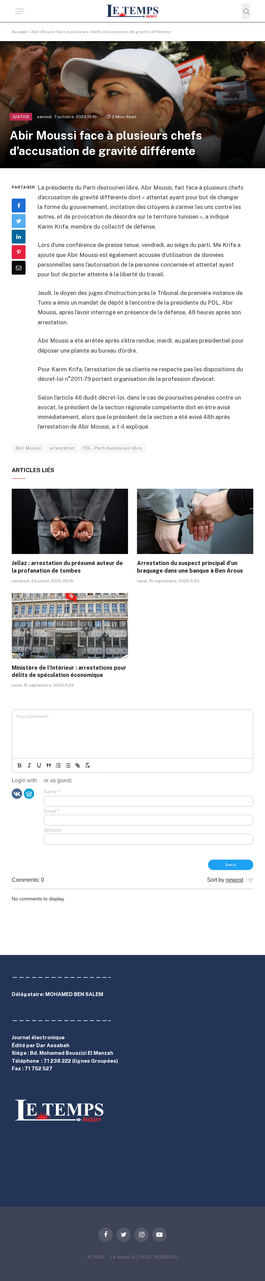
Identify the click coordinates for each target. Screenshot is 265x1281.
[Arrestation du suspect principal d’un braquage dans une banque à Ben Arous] (195, 521)
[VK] (17, 793)
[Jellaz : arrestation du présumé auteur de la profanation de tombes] (70, 521)
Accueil (19, 31)
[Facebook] (19, 205)
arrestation (62, 448)
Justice (20, 117)
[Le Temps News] (132, 11)
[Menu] (19, 11)
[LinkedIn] (19, 236)
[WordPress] (29, 793)
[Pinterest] (19, 252)
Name (52, 791)
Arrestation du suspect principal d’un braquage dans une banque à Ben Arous (190, 567)
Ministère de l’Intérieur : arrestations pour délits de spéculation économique (69, 672)
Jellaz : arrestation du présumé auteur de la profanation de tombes (67, 567)
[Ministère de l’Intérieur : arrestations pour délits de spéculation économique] (70, 626)
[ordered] (58, 765)
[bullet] (68, 765)
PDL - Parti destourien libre (112, 448)
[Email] (19, 268)
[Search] (246, 11)
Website (52, 830)
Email (51, 811)
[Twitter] (19, 221)
